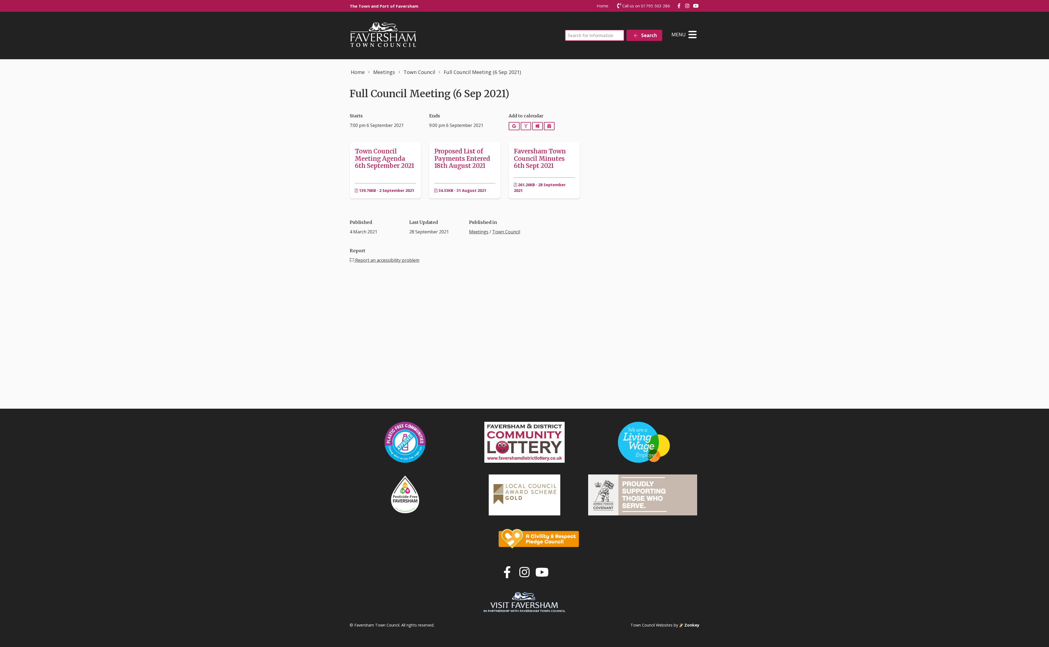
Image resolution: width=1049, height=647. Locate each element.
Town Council (506, 232)
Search (648, 35)
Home (602, 5)
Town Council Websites (651, 625)
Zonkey (691, 625)
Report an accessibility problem (386, 260)
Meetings (478, 232)
